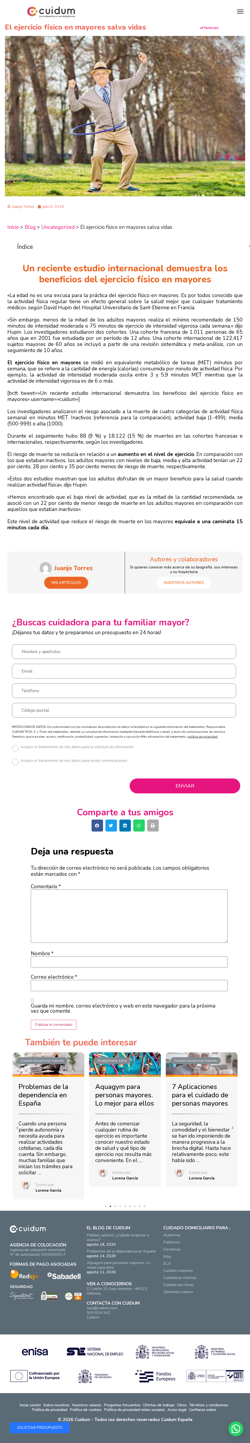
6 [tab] (131, 1207)
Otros (182, 1405)
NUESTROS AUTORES (184, 582)
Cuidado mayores (178, 1270)
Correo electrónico (54, 977)
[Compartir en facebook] (97, 826)
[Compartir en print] (153, 826)
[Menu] (240, 11)
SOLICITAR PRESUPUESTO (39, 1427)
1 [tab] (106, 1207)
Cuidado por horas (178, 1285)
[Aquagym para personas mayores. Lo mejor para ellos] (125, 1064)
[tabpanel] (48, 1126)
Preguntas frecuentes (122, 1405)
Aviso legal (177, 1409)
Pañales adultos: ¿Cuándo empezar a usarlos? (118, 1237)
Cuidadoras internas (180, 1277)
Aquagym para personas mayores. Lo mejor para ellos (124, 1095)
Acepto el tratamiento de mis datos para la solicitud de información (77, 747)
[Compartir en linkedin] (125, 826)
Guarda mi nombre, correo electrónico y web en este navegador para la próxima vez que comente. (123, 1008)
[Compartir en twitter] (111, 826)
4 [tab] (121, 1207)
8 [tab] (141, 1207)
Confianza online (202, 1409)
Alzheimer (172, 1235)
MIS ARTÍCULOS (66, 582)
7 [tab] (136, 1207)
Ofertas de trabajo (159, 1405)
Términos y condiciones (208, 1405)
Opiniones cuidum (178, 1292)
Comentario (46, 886)
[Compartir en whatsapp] (139, 826)
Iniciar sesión (30, 1405)
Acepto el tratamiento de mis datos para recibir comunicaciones (74, 761)
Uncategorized (58, 227)
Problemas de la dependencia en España (43, 1095)
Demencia (171, 1249)
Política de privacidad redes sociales (134, 1409)
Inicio (13, 227)
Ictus (167, 1256)
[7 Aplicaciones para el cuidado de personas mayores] (202, 1064)
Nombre (42, 953)
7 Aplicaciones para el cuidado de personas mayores (200, 1095)
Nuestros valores (86, 1405)
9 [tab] (145, 1207)
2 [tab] (111, 1207)
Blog (30, 227)
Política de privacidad (49, 1409)
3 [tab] (116, 1207)
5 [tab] (126, 1207)
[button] (17, 1128)
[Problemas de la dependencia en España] (48, 1064)
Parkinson (171, 1242)
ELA (167, 1263)
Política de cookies (86, 1409)
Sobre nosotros (56, 1405)
